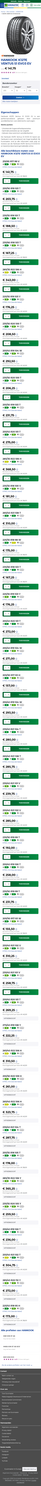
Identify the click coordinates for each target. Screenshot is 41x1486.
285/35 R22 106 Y (12, 1178)
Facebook (5, 1451)
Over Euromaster (7, 1393)
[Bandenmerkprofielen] (20, 35)
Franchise (5, 1406)
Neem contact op (8, 1375)
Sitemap (25, 1475)
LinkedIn (5, 1458)
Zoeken (19, 97)
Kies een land (29, 1469)
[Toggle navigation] (2, 5)
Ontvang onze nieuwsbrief (10, 1382)
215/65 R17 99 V (11, 161)
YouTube (5, 1461)
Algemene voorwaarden (10, 1427)
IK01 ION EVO (8, 1357)
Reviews (4, 1415)
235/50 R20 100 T (12, 323)
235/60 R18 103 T (12, 242)
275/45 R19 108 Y (12, 1025)
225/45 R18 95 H (11, 1305)
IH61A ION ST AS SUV (11, 1347)
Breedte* (5, 87)
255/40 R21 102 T (11, 1254)
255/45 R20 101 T (11, 431)
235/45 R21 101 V (11, 783)
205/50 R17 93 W (12, 918)
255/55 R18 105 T (11, 1152)
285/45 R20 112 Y (12, 1280)
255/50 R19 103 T (11, 188)
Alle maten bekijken (10, 101)
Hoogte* (18, 87)
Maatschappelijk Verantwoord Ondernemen (16, 1397)
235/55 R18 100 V (12, 485)
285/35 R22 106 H (12, 269)
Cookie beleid (6, 1433)
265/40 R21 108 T (12, 512)
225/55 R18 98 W (12, 539)
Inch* (29, 87)
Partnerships (6, 1409)
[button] (15, 172)
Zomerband (5, 78)
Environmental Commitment (11, 1400)
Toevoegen (24, 181)
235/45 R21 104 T (12, 729)
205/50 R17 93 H (11, 675)
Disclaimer (5, 1436)
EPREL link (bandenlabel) (12, 167)
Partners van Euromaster (10, 1412)
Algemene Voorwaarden (11, 1473)
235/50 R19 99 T (11, 837)
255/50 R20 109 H (12, 1076)
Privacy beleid (6, 1430)
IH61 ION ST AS (9, 1336)
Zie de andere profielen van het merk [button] (16, 1365)
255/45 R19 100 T (12, 864)
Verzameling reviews (9, 1440)
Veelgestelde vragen (8, 1379)
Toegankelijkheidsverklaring (11, 1443)
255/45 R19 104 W (12, 350)
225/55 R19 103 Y (11, 296)
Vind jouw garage (8, 1385)
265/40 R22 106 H (12, 1050)
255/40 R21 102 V (12, 810)
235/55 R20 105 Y (12, 1203)
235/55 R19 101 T (11, 215)
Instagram (5, 1454)
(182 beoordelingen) (21, 72)
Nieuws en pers (7, 1419)
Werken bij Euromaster (9, 1403)
